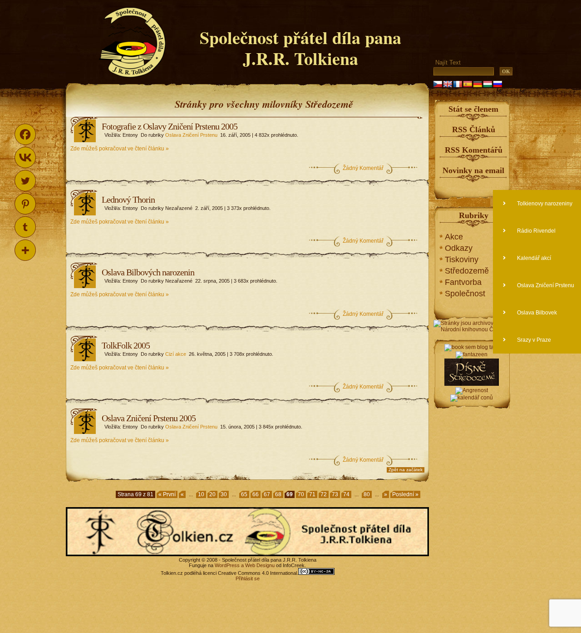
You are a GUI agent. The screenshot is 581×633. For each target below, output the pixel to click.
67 (267, 494)
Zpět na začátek (406, 469)
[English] (447, 84)
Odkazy (459, 248)
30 (224, 494)
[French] (457, 84)
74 (346, 494)
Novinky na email (473, 170)
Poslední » (405, 494)
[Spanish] (467, 84)
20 (212, 494)
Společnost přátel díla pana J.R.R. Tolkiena (300, 48)
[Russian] (497, 84)
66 (255, 494)
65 (244, 494)
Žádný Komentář (363, 168)
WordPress (227, 565)
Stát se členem (473, 109)
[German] (477, 84)
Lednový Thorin (128, 199)
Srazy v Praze (533, 340)
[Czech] (437, 84)
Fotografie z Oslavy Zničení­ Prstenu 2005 (169, 126)
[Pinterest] (25, 203)
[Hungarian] (487, 84)
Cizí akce (175, 354)
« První (167, 494)
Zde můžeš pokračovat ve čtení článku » (119, 148)
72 (323, 494)
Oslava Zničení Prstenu (191, 135)
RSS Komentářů (473, 150)
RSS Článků (473, 129)
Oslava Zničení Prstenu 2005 (149, 418)
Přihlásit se (248, 578)
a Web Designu (257, 565)
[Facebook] (25, 134)
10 (201, 494)
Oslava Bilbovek (536, 312)
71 (312, 494)
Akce (454, 236)
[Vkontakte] (25, 157)
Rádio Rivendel (536, 231)
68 (278, 494)
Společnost (465, 293)
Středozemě (467, 270)
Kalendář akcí (533, 258)
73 (335, 494)
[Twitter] (25, 180)
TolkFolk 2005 (126, 345)
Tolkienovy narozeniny (544, 203)
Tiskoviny (461, 259)
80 (367, 494)
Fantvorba (463, 282)
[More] (25, 250)
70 (301, 494)
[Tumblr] (25, 227)
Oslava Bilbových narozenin (148, 272)
